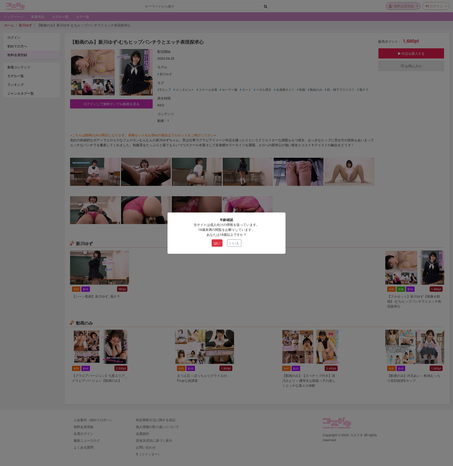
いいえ (234, 243)
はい (217, 243)
